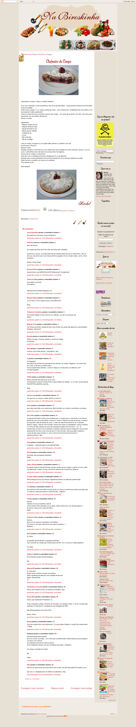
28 (55, 633)
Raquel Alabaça (32, 298)
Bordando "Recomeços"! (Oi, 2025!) (111, 588)
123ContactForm (109, 252)
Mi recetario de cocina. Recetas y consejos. (106, 427)
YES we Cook (104, 597)
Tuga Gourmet (104, 470)
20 (55, 499)
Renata (37, 110)
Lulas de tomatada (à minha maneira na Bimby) (110, 528)
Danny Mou (31, 597)
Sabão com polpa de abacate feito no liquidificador (111, 418)
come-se (102, 413)
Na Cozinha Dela (105, 482)
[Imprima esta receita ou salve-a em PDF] (44, 210)
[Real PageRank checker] (100, 293)
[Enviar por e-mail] (49, 210)
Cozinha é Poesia (105, 644)
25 (64, 587)
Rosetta (29, 336)
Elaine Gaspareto (42, 714)
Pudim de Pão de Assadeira (111, 344)
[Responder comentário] (53, 238)
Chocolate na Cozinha (34, 587)
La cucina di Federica (107, 441)
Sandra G (30, 554)
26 (57, 597)
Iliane (29, 348)
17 (59, 464)
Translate (111, 153)
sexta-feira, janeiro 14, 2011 (36, 660)
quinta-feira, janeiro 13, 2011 (36, 564)
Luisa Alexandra (32, 232)
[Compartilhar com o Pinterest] (57, 210)
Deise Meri (30, 415)
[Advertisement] (105, 83)
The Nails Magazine (106, 552)
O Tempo (110, 606)
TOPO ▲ (112, 714)
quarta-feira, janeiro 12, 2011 (36, 238)
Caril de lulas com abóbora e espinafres (111, 498)
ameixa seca (31, 395)
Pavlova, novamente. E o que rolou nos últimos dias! (111, 462)
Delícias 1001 (104, 579)
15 (53, 442)
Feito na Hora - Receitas (105, 508)
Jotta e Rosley (32, 464)
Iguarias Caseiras (105, 523)
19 (52, 486)
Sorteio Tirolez (110, 334)
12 (58, 395)
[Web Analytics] (67, 716)
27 (54, 621)
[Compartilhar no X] (53, 210)
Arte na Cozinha (105, 631)
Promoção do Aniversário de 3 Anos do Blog (111, 377)
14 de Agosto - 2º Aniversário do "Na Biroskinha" (111, 367)
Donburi (109, 633)
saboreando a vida (106, 457)
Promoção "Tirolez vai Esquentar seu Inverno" (111, 356)
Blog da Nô (31, 568)
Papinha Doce (104, 672)
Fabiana (29, 499)
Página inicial (57, 688)
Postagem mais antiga (81, 688)
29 (52, 665)
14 (56, 415)
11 (53, 377)
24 (57, 568)
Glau (28, 665)
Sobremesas (34, 219)
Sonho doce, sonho (106, 605)
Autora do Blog (32, 279)
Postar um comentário (32, 679)
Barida (29, 621)
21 (60, 517)
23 (56, 554)
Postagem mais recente (32, 688)
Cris (28, 486)
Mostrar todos (112, 700)
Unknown (30, 242)
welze (29, 405)
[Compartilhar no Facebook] (55, 210)
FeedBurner (109, 246)
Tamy (29, 442)
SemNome (108, 306)
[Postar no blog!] (51, 210)
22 (53, 533)
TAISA (29, 377)
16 (54, 452)
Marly (29, 533)
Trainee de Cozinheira (34, 312)
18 (61, 476)
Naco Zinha (103, 572)
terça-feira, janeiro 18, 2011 (36, 674)
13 (53, 405)
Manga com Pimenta (106, 617)
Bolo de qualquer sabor (106, 581)
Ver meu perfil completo (103, 196)
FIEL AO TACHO (105, 559)
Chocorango (104, 684)
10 (50, 358)
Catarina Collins (33, 517)
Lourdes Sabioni (32, 476)
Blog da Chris (32, 324)
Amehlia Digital (105, 585)
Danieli (29, 452)
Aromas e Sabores (106, 398)
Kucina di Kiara (32, 269)
